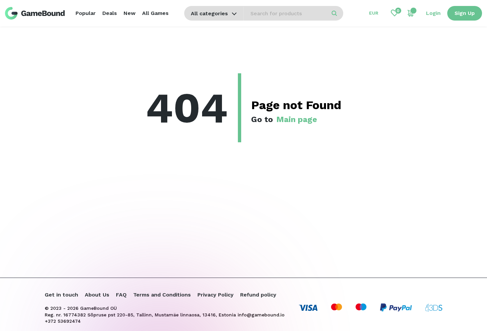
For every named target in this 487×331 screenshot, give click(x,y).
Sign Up (465, 13)
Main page (296, 119)
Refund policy (258, 295)
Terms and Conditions (162, 295)
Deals (109, 13)
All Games (155, 13)
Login (433, 13)
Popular (86, 13)
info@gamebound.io (261, 314)
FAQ (121, 295)
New (129, 13)
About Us (97, 295)
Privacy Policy (215, 295)
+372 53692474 (63, 321)
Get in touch (61, 295)
